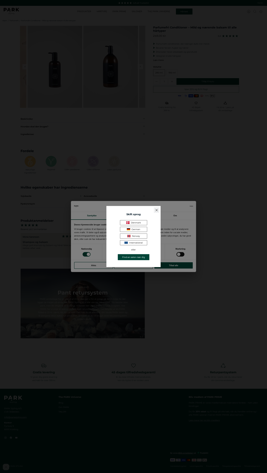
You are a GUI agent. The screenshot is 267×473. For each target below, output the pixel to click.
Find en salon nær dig (133, 257)
